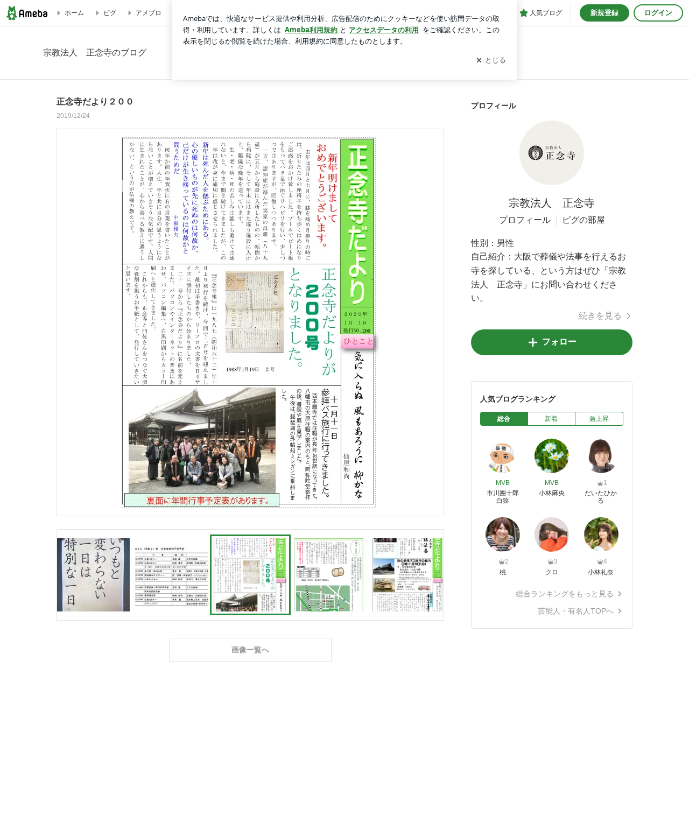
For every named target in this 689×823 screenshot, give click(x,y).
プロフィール (525, 219)
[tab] (504, 419)
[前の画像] (68, 322)
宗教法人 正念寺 (552, 203)
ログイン (658, 13)
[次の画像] (432, 322)
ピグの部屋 (583, 219)
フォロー (559, 341)
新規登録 (604, 13)
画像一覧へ (250, 649)
